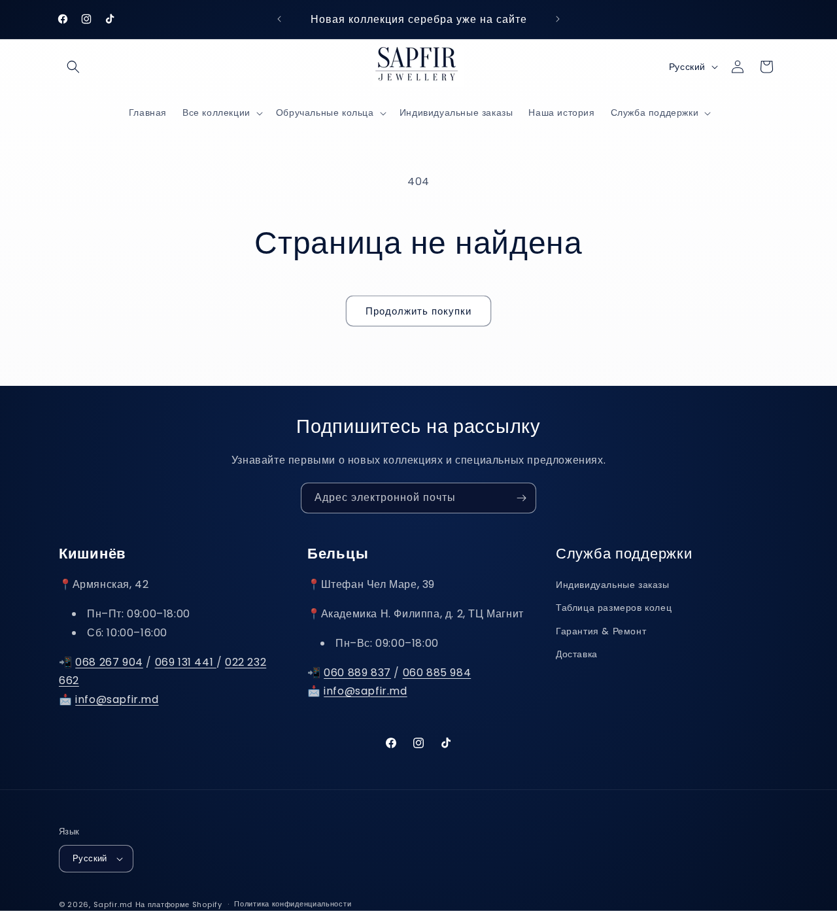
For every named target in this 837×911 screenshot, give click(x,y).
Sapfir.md (113, 904)
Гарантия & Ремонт (601, 631)
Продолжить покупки (418, 311)
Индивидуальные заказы (613, 584)
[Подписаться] (521, 498)
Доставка (577, 654)
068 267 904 (109, 662)
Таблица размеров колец (614, 608)
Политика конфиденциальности (292, 904)
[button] (73, 66)
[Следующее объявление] (557, 19)
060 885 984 (437, 672)
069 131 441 (185, 662)
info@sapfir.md (116, 699)
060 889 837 (357, 672)
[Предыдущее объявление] (279, 19)
